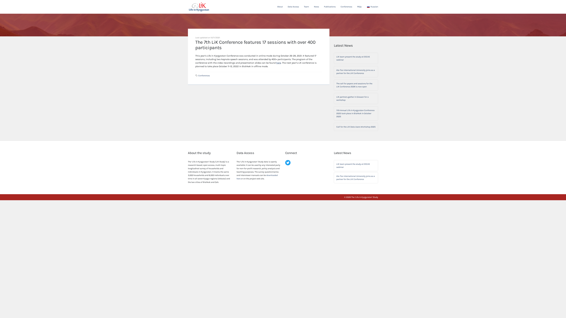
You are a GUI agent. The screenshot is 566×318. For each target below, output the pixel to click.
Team (306, 6)
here (278, 62)
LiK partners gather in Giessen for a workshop (352, 98)
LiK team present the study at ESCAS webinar (353, 58)
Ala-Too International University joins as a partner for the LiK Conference (355, 71)
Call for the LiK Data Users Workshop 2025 (356, 127)
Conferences (346, 6)
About (280, 6)
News (316, 6)
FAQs (359, 6)
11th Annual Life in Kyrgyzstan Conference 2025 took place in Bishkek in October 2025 (355, 113)
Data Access (293, 6)
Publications (330, 6)
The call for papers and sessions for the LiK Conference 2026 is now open (354, 85)
